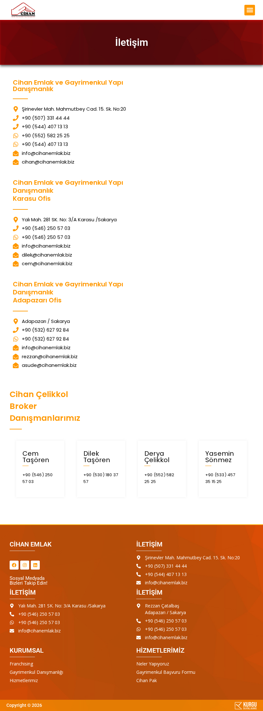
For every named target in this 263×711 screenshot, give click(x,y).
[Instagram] (24, 565)
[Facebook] (14, 565)
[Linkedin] (35, 565)
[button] (232, 10)
